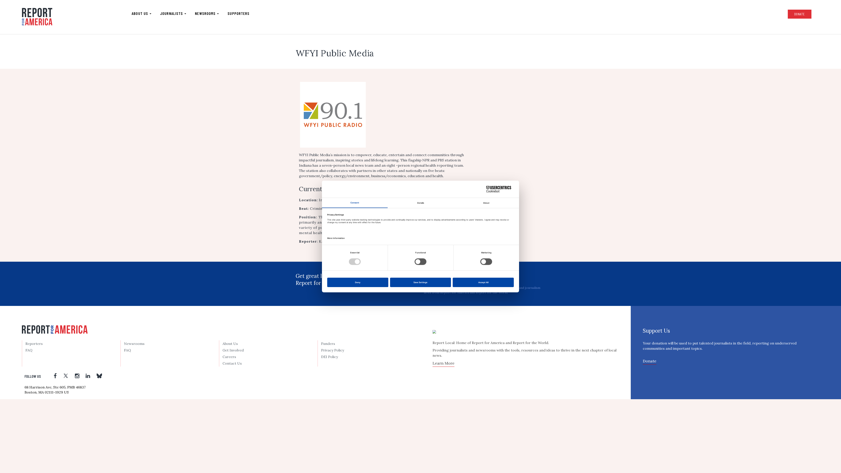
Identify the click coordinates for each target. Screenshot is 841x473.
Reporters (34, 343)
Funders (328, 343)
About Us (230, 343)
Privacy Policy (332, 350)
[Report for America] (37, 16)
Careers (229, 357)
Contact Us (232, 363)
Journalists (172, 13)
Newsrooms (206, 13)
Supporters (238, 13)
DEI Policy (329, 357)
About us (140, 13)
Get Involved (233, 350)
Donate (799, 14)
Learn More (443, 363)
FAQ (28, 350)
